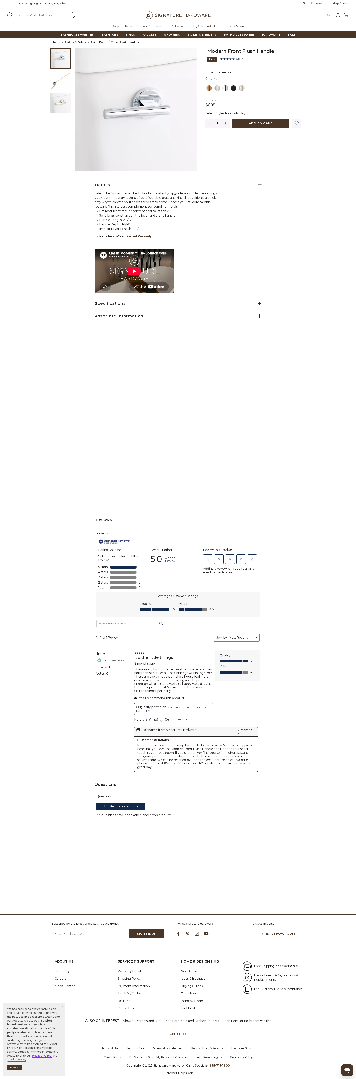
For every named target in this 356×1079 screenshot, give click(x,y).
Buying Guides (192, 986)
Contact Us (126, 1008)
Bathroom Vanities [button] (77, 34)
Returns (124, 1001)
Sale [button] (292, 34)
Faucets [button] (150, 34)
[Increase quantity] (226, 123)
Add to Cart (261, 123)
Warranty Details (130, 971)
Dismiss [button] (14, 1067)
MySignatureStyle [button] (204, 26)
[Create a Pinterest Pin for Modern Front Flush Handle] (212, 59)
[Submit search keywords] (11, 15)
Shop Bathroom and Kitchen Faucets (191, 1021)
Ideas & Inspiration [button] (152, 26)
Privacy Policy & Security (207, 1048)
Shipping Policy (129, 978)
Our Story (62, 971)
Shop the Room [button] (122, 26)
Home (56, 42)
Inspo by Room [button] (234, 26)
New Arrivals (190, 971)
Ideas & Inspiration (194, 978)
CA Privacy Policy (241, 1057)
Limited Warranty (138, 236)
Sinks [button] (130, 34)
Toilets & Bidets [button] (202, 34)
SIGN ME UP (146, 933)
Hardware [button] (271, 34)
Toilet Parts (98, 42)
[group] (42, 3)
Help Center (341, 3)
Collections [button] (179, 26)
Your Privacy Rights (209, 1057)
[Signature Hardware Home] (178, 15)
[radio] (209, 88)
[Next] (74, 3)
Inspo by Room (192, 1001)
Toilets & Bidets (75, 42)
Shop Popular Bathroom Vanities (246, 1021)
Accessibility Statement (167, 1048)
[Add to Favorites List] (296, 123)
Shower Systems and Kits (141, 1021)
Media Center (65, 986)
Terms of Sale (135, 1048)
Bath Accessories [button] (239, 34)
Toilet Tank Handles (125, 42)
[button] (62, 1005)
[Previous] (10, 3)
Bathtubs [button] (109, 34)
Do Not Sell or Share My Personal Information (159, 1057)
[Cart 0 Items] (346, 15)
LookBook (188, 1008)
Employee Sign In (242, 1048)
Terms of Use (110, 1048)
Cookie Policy (112, 1057)
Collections (189, 993)
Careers (60, 978)
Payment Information (134, 986)
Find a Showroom (314, 3)
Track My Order (129, 993)
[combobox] (41, 15)
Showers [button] (172, 34)
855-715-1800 (54, 3)
